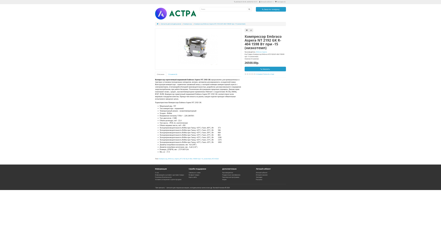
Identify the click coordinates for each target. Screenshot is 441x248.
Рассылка (259, 179)
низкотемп (207, 159)
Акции (224, 179)
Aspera (177, 159)
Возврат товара (194, 175)
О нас (157, 173)
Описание (160, 74)
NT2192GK (215, 159)
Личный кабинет (261, 173)
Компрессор (187, 24)
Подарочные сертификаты (231, 175)
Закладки (259, 177)
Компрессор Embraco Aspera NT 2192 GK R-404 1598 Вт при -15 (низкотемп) (219, 24)
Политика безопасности (163, 177)
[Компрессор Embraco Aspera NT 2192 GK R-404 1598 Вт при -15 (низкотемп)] (198, 49)
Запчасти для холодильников (171, 24)
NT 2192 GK (184, 159)
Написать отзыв (268, 74)
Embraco (171, 159)
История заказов (261, 175)
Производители (227, 173)
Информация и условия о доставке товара (169, 175)
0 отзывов (259, 74)
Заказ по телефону (271, 9)
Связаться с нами (195, 173)
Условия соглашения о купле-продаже (168, 179)
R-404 (190, 159)
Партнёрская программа (230, 177)
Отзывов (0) (172, 74)
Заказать (266, 69)
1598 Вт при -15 (198, 159)
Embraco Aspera (261, 52)
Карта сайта (193, 177)
